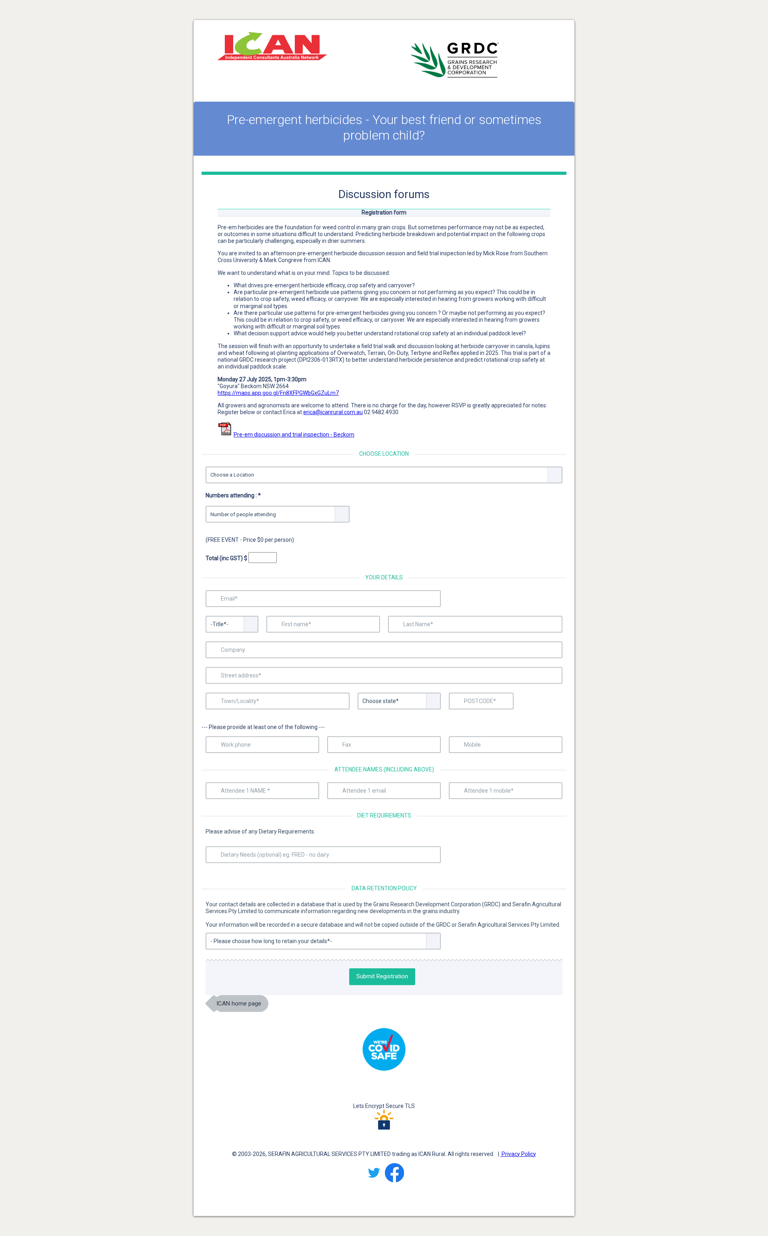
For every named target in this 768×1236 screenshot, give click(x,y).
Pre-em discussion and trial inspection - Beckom (294, 434)
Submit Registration (382, 976)
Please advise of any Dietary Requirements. (260, 831)
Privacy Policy (518, 1154)
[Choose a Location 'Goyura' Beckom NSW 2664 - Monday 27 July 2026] (384, 475)
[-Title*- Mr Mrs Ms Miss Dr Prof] (232, 624)
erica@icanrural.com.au (333, 412)
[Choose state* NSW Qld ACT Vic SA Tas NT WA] (399, 701)
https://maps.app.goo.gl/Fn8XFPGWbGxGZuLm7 (278, 393)
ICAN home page (238, 1003)
